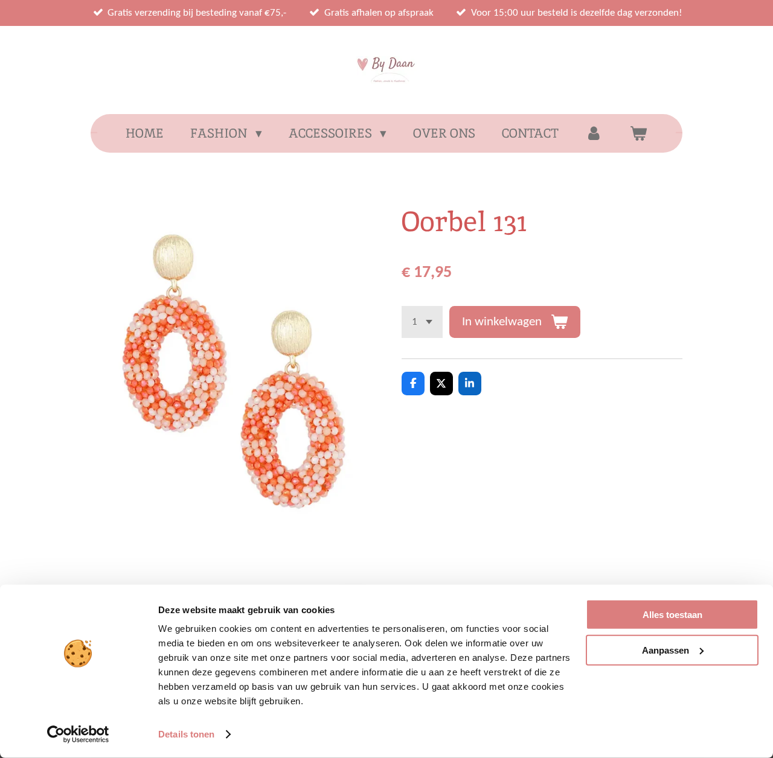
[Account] (594, 133)
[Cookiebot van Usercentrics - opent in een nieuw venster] (78, 734)
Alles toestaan (672, 615)
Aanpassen (665, 650)
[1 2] (422, 322)
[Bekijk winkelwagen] (638, 133)
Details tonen (186, 734)
